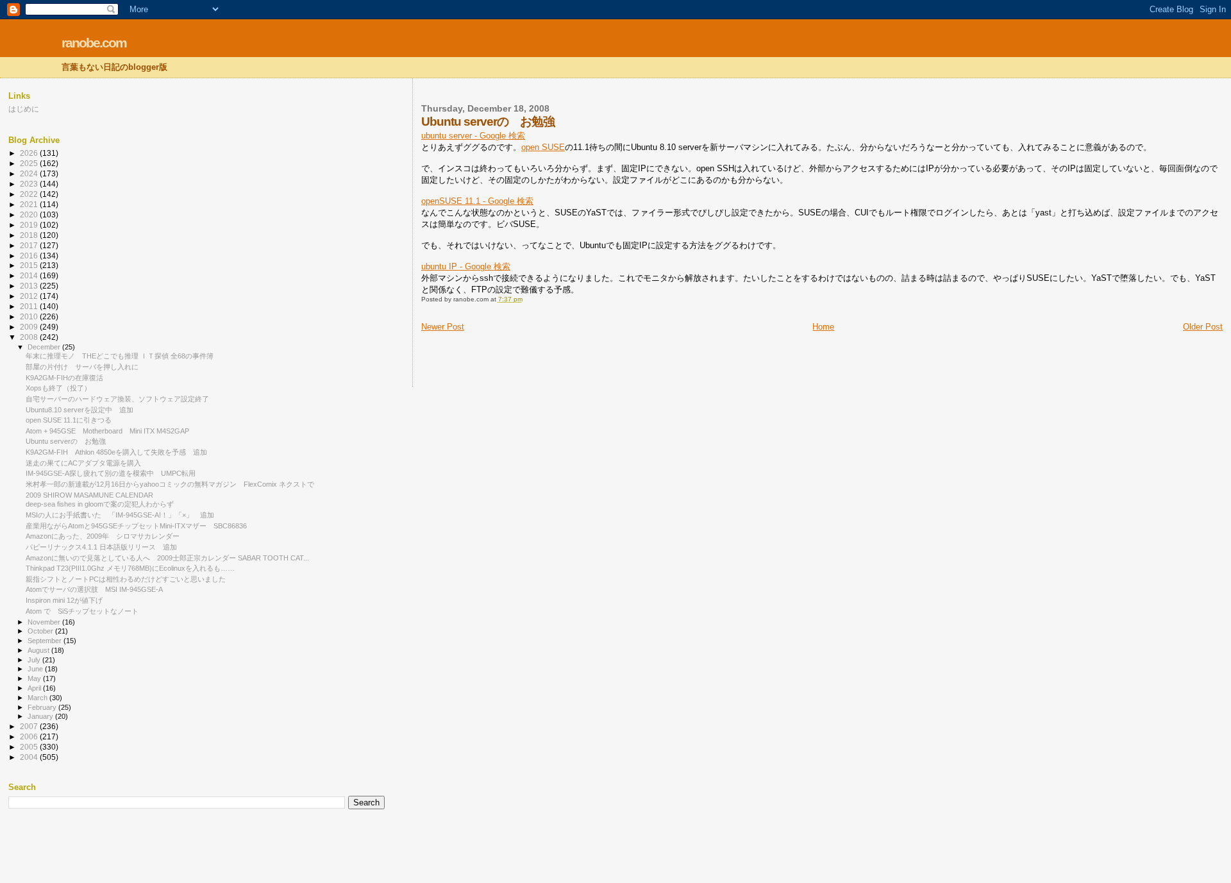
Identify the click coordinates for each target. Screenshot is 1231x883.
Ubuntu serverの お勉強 (66, 441)
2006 (30, 736)
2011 (30, 306)
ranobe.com (94, 42)
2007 (30, 726)
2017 (30, 245)
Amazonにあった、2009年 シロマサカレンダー (103, 536)
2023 (30, 184)
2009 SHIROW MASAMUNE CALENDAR (89, 495)
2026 (30, 153)
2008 (30, 337)
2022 (30, 194)
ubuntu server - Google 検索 (473, 135)
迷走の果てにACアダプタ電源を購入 (83, 463)
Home (823, 327)
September (45, 640)
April (35, 688)
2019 (30, 225)
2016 (30, 255)
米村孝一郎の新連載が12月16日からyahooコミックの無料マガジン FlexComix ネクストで (170, 484)
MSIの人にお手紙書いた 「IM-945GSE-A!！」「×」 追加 (120, 515)
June (36, 669)
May (35, 678)
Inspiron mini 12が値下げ (64, 600)
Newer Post (442, 327)
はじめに (23, 109)
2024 (30, 173)
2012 (30, 296)
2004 (30, 757)
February (43, 707)
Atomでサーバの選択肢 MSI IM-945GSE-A (94, 589)
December (45, 347)
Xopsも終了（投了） (58, 388)
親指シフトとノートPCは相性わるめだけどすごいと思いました (126, 579)
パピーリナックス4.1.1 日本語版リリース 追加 (101, 547)
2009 (30, 327)
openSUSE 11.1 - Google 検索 (477, 201)
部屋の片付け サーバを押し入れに (82, 367)
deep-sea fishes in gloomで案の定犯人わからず (100, 504)
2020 (30, 214)
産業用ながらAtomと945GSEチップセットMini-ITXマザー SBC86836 (136, 526)
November (45, 622)
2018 (30, 235)
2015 (30, 265)
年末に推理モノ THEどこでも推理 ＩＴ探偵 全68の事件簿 (120, 356)
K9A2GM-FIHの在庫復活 (64, 378)
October (41, 631)
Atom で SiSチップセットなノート (82, 611)
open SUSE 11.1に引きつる (69, 420)
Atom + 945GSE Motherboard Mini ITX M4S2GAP (107, 431)
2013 (30, 286)
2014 (30, 275)
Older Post (1203, 327)
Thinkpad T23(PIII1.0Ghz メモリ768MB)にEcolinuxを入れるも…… (130, 568)
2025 (30, 163)
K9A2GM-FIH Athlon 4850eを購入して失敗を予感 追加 (116, 452)
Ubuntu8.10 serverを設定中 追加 (79, 410)
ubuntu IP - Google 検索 (465, 266)
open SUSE (543, 147)
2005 (30, 747)
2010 (30, 316)
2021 (30, 204)
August (39, 650)
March (38, 698)
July (35, 660)
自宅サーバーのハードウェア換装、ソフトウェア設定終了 (117, 399)
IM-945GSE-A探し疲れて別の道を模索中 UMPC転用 (111, 473)
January (41, 716)
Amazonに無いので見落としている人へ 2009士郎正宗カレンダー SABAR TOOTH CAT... (167, 558)
